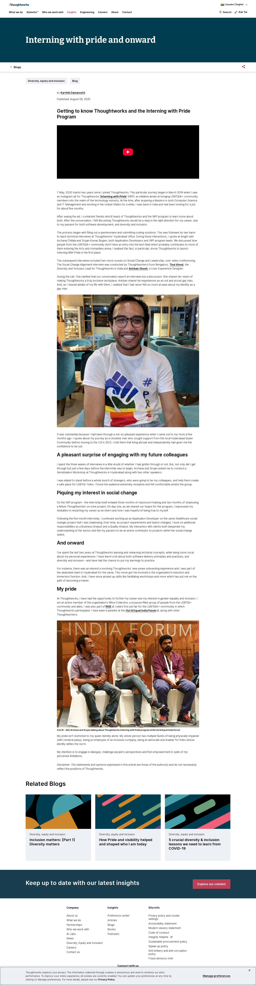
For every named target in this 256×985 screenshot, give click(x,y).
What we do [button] (16, 12)
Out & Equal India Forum (141, 610)
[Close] (249, 970)
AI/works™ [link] (32, 12)
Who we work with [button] (52, 12)
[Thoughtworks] (19, 3)
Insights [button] (71, 12)
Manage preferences (216, 975)
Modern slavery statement (164, 927)
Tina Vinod (176, 264)
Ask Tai (243, 12)
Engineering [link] (87, 12)
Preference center (119, 915)
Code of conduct (158, 932)
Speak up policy (158, 946)
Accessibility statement (162, 923)
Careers (71, 947)
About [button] (115, 12)
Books (112, 929)
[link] (211, 884)
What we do (74, 920)
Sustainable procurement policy (167, 941)
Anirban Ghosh (138, 268)
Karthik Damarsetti (73, 92)
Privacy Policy (106, 979)
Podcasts (113, 933)
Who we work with (78, 929)
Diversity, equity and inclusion (46, 80)
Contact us (73, 952)
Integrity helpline (158, 937)
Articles (112, 920)
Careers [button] (103, 12)
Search (227, 12)
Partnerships (74, 924)
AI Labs (71, 933)
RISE (108, 606)
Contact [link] (127, 12)
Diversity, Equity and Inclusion (85, 942)
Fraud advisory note (160, 958)
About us (72, 915)
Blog (75, 80)
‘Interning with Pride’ (113, 196)
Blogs (111, 924)
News (70, 938)
